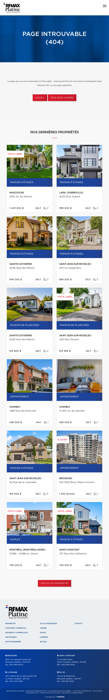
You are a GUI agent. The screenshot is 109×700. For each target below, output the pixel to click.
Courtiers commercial (15, 628)
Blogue (43, 642)
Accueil (40, 98)
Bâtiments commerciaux (16, 632)
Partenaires (11, 637)
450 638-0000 (68, 665)
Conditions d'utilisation (50, 693)
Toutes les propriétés (55, 583)
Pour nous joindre (62, 98)
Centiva (60, 697)
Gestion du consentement (72, 693)
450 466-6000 (16, 665)
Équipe (43, 632)
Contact (78, 623)
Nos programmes (13, 642)
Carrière (44, 637)
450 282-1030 (67, 681)
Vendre (43, 628)
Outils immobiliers (48, 623)
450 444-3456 (16, 681)
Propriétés (10, 623)
